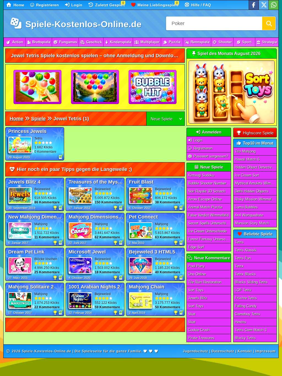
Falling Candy (246, 306)
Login (76, 5)
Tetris (239, 242)
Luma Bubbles (246, 207)
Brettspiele (41, 42)
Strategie (269, 42)
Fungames (68, 42)
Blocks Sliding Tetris (251, 282)
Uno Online (197, 274)
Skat (192, 314)
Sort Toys (196, 290)
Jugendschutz (195, 351)
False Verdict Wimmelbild (208, 215)
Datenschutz (223, 351)
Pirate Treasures (201, 338)
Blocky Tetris (245, 338)
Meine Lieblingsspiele (157, 5)
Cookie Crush (199, 330)
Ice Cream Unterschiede (207, 231)
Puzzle (174, 42)
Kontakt (245, 351)
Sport (246, 42)
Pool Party (196, 266)
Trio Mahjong (245, 151)
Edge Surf (196, 247)
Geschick (94, 42)
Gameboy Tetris (247, 314)
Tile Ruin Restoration (204, 282)
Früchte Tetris (246, 298)
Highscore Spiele (257, 132)
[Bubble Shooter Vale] (95, 87)
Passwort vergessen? (210, 156)
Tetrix (239, 266)
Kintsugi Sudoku (201, 175)
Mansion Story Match (252, 223)
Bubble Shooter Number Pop (209, 183)
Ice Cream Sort (247, 175)
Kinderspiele (120, 42)
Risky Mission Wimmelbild (256, 199)
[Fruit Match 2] (37, 87)
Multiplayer (149, 42)
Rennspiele (200, 42)
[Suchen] (269, 23)
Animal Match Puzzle (205, 207)
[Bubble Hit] (153, 87)
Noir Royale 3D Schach (206, 191)
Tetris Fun (243, 258)
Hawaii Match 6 (247, 159)
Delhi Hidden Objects (252, 191)
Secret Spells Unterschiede (209, 223)
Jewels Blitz (197, 298)
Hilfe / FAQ (200, 5)
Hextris (240, 322)
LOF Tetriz (243, 290)
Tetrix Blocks (245, 274)
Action (17, 42)
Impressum (265, 351)
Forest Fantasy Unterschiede (209, 239)
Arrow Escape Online (205, 199)
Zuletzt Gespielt (109, 5)
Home (18, 5)
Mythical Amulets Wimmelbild (256, 183)
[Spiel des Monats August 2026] (232, 122)
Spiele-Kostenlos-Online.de (82, 24)
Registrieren (47, 5)
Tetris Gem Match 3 (251, 330)
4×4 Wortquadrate (249, 215)
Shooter (225, 42)
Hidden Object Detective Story (256, 167)
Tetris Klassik (246, 250)
